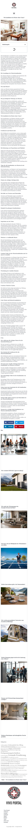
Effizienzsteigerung (15, 750)
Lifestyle (6, 814)
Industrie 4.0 (8, 760)
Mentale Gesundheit (15, 763)
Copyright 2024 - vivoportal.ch (14, 826)
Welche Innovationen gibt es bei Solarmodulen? (13, 584)
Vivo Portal (6, 810)
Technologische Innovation (5, 775)
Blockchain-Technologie (21, 747)
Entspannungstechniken (10, 753)
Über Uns (6, 820)
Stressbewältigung (9, 774)
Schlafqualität (21, 768)
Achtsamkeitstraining (8, 747)
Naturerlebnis (3, 767)
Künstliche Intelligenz (14, 761)
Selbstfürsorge (6, 770)
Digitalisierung (5, 750)
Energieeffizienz (4, 751)
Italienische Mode (16, 760)
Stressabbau (13, 771)
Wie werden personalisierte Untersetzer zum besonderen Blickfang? (12, 621)
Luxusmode (5, 763)
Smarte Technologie (5, 771)
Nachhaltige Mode (13, 765)
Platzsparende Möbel (20, 767)
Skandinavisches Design (22, 770)
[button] (14, 13)
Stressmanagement (22, 774)
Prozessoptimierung (5, 768)
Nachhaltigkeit (22, 765)
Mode (2, 779)
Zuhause (6, 811)
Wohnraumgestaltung (9, 777)
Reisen (5, 817)
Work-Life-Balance (19, 777)
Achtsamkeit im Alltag (15, 745)
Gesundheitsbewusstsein (13, 757)
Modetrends (5, 765)
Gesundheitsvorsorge (5, 758)
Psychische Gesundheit (14, 768)
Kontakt (6, 822)
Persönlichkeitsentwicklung (11, 767)
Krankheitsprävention (23, 760)
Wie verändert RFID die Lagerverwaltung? (12, 470)
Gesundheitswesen (14, 758)
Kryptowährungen (4, 761)
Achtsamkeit (4, 745)
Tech (5, 819)
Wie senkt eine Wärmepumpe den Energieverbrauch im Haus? (9, 507)
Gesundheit (4, 757)
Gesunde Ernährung (17, 755)
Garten (5, 813)
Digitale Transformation (14, 748)
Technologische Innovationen (17, 775)
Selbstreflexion (14, 770)
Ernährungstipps (4, 755)
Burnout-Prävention (4, 748)
